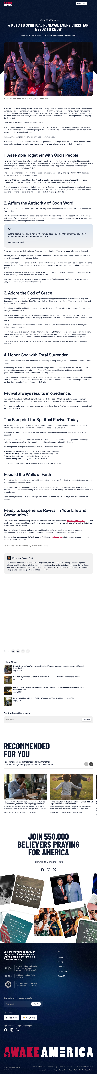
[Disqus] (48, 609)
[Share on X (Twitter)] (23, 651)
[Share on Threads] (18, 651)
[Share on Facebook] (13, 651)
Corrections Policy (65, 1070)
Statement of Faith (39, 1067)
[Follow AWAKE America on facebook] (42, 870)
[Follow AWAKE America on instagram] (48, 870)
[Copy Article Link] (28, 651)
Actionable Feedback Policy (83, 1070)
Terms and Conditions (66, 1067)
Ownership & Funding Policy (47, 1070)
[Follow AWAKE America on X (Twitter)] (54, 870)
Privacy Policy (52, 1067)
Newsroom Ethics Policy (85, 1067)
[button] (91, 4)
